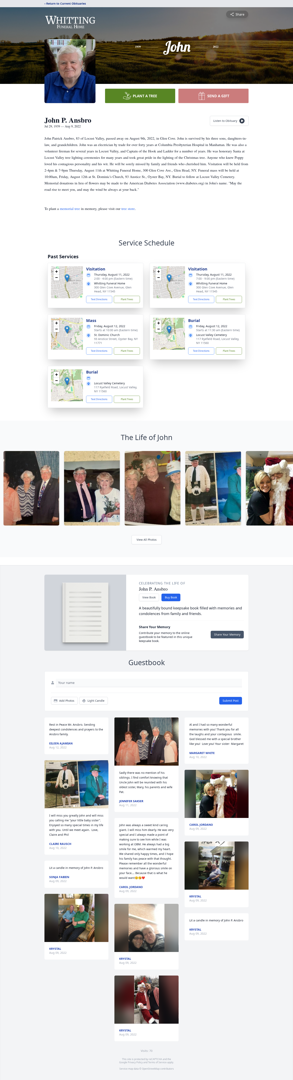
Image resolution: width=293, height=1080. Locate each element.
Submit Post (231, 700)
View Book (149, 597)
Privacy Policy (135, 1062)
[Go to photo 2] (76, 806)
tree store (128, 208)
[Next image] (104, 784)
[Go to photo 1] (74, 806)
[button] (67, 278)
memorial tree (70, 208)
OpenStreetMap (151, 1068)
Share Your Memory (227, 634)
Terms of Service (157, 1062)
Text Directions (99, 299)
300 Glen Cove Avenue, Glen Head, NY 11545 (113, 289)
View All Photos (147, 539)
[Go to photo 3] (79, 806)
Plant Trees (127, 299)
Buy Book (171, 597)
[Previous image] (48, 784)
